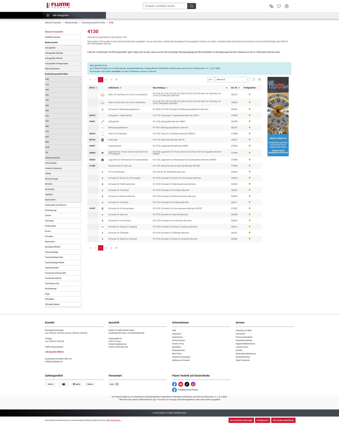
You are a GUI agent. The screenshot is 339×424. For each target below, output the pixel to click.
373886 (234, 166)
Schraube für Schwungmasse (121, 208)
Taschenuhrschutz (52, 283)
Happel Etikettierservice (245, 344)
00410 (92, 115)
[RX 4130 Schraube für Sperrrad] (102, 214)
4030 (47, 142)
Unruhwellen (49, 189)
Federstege (49, 221)
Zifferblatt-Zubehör (52, 304)
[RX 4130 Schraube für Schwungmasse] (102, 208)
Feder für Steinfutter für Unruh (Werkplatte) (127, 102)
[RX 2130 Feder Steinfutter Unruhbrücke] (102, 94)
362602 (234, 184)
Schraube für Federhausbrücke (121, 184)
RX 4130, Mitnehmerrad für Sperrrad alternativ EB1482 (176, 166)
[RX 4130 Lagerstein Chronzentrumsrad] (102, 152)
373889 (234, 160)
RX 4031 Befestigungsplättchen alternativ (171, 127)
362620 (234, 102)
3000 (47, 126)
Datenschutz (177, 337)
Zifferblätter (49, 299)
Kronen (48, 231)
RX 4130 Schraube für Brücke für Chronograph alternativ (177, 178)
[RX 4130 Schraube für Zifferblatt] (102, 233)
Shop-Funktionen (243, 360)
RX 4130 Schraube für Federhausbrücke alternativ (174, 184)
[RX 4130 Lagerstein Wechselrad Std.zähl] (102, 160)
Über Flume (176, 354)
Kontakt (239, 350)
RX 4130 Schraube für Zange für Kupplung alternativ (175, 226)
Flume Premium (178, 340)
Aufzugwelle (113, 121)
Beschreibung (159, 88)
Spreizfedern (50, 241)
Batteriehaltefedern (52, 68)
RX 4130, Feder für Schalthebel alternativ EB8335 (174, 133)
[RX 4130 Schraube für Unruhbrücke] (102, 220)
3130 (47, 131)
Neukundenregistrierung (246, 354)
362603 (234, 196)
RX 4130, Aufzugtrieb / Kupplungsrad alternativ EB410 (176, 115)
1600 (47, 105)
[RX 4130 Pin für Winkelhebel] (102, 172)
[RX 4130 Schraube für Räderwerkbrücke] (102, 196)
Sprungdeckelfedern (53, 247)
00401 (92, 121)
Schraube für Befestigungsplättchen (123, 109)
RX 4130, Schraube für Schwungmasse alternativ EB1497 (177, 208)
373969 (234, 153)
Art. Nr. (234, 88)
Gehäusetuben (50, 226)
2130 (47, 116)
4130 (47, 147)
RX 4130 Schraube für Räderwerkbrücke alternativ (174, 196)
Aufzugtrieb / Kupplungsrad (120, 115)
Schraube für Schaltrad (118, 202)
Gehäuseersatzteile (52, 158)
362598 (234, 121)
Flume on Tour (178, 344)
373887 (234, 208)
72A (46, 152)
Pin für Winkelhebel (116, 172)
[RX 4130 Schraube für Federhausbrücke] (102, 184)
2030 (47, 110)
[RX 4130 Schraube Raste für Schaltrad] (102, 239)
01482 (92, 166)
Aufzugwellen (50, 48)
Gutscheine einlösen (244, 340)
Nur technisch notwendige (241, 420)
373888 (234, 133)
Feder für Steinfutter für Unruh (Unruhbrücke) (127, 94)
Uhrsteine (48, 184)
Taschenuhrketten (52, 268)
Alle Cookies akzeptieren (283, 420)
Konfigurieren (262, 420)
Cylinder (48, 173)
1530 (47, 100)
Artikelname (114, 88)
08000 (92, 153)
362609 (234, 190)
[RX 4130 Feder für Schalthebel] (102, 133)
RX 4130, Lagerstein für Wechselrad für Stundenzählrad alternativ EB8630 (184, 160)
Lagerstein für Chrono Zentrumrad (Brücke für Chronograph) (128, 153)
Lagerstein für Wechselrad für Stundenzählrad (128, 160)
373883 (234, 115)
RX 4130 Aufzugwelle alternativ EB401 (169, 121)
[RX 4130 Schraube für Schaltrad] (102, 202)
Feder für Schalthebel (117, 133)
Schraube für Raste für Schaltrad (122, 239)
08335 (92, 133)
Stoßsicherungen (51, 179)
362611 (234, 202)
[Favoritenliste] (279, 6)
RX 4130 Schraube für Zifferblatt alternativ (171, 233)
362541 (234, 233)
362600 (234, 172)
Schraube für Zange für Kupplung (122, 226)
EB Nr (92, 88)
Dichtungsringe (51, 210)
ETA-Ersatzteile (51, 163)
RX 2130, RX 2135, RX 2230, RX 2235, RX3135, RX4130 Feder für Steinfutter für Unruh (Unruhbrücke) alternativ (187, 94)
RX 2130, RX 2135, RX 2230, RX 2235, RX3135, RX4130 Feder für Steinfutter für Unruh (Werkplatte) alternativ (187, 102)
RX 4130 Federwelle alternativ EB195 (168, 140)
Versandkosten (163, 399)
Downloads (240, 334)
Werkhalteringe (51, 288)
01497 (92, 208)
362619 (234, 94)
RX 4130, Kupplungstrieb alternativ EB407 (170, 146)
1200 (47, 90)
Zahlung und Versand (181, 360)
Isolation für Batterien (53, 168)
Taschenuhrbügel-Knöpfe (54, 262)
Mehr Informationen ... (114, 420)
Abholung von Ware (244, 330)
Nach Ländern (50, 200)
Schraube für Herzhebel (118, 190)
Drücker (48, 215)
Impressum (176, 334)
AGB (174, 330)
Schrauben (49, 236)
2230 (47, 121)
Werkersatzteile (51, 42)
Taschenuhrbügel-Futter (54, 257)
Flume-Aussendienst (244, 337)
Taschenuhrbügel (51, 252)
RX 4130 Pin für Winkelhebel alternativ (169, 172)
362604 (234, 178)
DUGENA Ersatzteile (52, 37)
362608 (234, 214)
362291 (234, 127)
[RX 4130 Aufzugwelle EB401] (102, 121)
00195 (92, 140)
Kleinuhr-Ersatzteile (54, 31)
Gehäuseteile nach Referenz (55, 205)
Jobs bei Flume (242, 347)
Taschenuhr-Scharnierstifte (55, 273)
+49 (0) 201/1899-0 (54, 352)
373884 (234, 146)
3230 (47, 137)
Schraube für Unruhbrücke (119, 220)
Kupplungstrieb (114, 146)
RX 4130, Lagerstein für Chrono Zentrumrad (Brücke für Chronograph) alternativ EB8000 (187, 153)
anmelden (116, 71)
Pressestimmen (178, 350)
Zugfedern (49, 194)
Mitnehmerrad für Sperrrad (119, 166)
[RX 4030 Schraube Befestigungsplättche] (102, 109)
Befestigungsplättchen (118, 127)
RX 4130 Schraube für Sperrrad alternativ (170, 214)
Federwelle (113, 140)
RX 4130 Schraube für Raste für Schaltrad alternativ (175, 239)
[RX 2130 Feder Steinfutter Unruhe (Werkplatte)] (102, 102)
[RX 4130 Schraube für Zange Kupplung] (102, 226)
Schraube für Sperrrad (117, 214)
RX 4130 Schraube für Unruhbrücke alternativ (172, 220)
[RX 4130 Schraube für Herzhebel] (102, 190)
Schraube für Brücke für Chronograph (124, 178)
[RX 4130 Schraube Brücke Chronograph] (102, 178)
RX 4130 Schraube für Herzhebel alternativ (171, 190)
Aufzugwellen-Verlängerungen (56, 63)
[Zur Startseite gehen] (58, 5)
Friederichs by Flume (188, 390)
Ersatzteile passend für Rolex (56, 74)
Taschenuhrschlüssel (53, 278)
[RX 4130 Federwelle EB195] (102, 140)
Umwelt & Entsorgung (181, 357)
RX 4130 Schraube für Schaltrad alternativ (171, 202)
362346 (234, 109)
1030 (47, 79)
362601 (234, 140)
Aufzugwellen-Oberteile (54, 53)
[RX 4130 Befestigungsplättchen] (102, 127)
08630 (92, 160)
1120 (47, 84)
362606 (234, 239)
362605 (234, 220)
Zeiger (47, 294)
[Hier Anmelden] (287, 6)
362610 (234, 226)
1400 (47, 95)
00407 (92, 146)
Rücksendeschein (243, 357)
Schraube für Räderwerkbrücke (121, 196)
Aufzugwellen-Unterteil (53, 58)
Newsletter (176, 347)
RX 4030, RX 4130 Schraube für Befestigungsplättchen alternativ (180, 109)
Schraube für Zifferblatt (118, 233)
